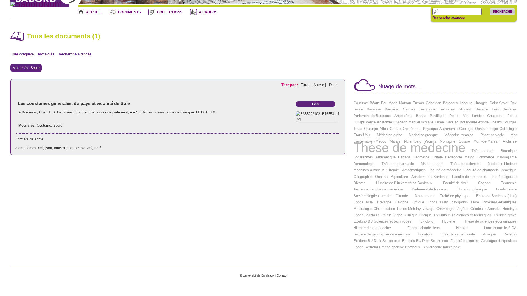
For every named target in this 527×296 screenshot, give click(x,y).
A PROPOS (208, 12)
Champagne (445, 209)
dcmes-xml (34, 148)
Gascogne (495, 116)
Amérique (509, 170)
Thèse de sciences (465, 164)
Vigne (397, 215)
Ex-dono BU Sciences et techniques (382, 221)
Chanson (400, 122)
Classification (384, 209)
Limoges (481, 103)
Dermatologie (364, 164)
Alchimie (510, 141)
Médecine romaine (458, 135)
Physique (430, 129)
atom (19, 148)
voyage (428, 209)
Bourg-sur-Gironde (474, 122)
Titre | (306, 85)
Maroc (469, 157)
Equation (425, 234)
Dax (513, 103)
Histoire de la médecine (372, 228)
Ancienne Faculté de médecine (378, 189)
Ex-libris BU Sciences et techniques (462, 215)
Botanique (509, 151)
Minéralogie (363, 209)
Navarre (481, 109)
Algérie (462, 209)
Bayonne (374, 109)
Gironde (392, 170)
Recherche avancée (448, 18)
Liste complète (22, 54)
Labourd (466, 103)
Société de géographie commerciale (382, 234)
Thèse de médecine (410, 148)
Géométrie (421, 157)
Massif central (432, 164)
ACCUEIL (94, 12)
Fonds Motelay (409, 209)
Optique (418, 202)
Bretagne (384, 202)
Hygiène (448, 221)
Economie (509, 183)
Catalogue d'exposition (499, 241)
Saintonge (427, 109)
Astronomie (448, 129)
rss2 (97, 148)
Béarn (374, 103)
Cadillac (452, 122)
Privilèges (437, 116)
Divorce (360, 183)
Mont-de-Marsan (486, 141)
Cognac (484, 183)
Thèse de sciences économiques (490, 221)
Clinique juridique (418, 215)
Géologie (466, 129)
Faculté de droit (455, 183)
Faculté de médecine (445, 170)
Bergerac (392, 109)
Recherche (502, 11)
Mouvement (424, 196)
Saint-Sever (499, 103)
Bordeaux (450, 103)
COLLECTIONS (170, 12)
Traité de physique (454, 196)
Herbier (461, 228)
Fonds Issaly (437, 202)
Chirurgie (371, 129)
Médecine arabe (389, 135)
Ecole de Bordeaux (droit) (496, 196)
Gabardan (433, 103)
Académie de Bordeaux (429, 177)
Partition (510, 234)
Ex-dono (426, 221)
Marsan (405, 103)
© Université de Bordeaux (257, 275)
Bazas (421, 116)
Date (333, 85)
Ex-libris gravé (505, 215)
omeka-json (63, 148)
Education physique (471, 189)
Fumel (440, 122)
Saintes (409, 109)
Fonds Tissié (506, 189)
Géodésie (478, 209)
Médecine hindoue (502, 164)
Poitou (454, 116)
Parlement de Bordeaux (372, 116)
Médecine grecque (423, 135)
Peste (512, 116)
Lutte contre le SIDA (500, 228)
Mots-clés (46, 54)
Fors (495, 109)
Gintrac (395, 129)
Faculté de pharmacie (481, 170)
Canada (404, 157)
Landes (478, 116)
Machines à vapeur (369, 170)
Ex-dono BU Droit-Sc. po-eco (377, 241)
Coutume (44, 125)
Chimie (437, 157)
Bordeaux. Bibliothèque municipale (432, 247)
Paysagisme (507, 157)
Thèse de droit (483, 151)
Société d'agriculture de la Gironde (381, 196)
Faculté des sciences (469, 177)
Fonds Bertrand (366, 247)
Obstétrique (412, 129)
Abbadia (493, 209)
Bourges (510, 122)
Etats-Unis (362, 135)
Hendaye (510, 209)
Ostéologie (508, 129)
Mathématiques (413, 170)
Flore (475, 202)
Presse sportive (391, 247)
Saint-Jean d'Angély (455, 109)
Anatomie (384, 122)
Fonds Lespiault (366, 215)
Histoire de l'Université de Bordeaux (404, 183)
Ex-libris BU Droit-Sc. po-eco (425, 241)
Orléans (496, 122)
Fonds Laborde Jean (423, 228)
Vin (465, 116)
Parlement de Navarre (429, 189)
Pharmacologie (492, 135)
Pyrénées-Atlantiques (500, 202)
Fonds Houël (364, 202)
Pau (384, 103)
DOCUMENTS (129, 12)
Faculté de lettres (464, 241)
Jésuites (510, 109)
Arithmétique (385, 157)
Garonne (401, 202)
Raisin (386, 215)
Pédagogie (453, 157)
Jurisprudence (365, 122)
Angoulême (403, 116)
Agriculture (399, 177)
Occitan (381, 177)
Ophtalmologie (486, 129)
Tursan (418, 103)
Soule (57, 125)
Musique (489, 234)
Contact (282, 275)
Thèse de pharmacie (398, 164)
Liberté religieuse (503, 177)
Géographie (363, 177)
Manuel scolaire (420, 122)
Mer (514, 135)
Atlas (384, 129)
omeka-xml (83, 148)
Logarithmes (363, 157)
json (48, 148)
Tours (358, 129)
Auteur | (320, 85)
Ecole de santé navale (457, 234)
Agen (393, 103)
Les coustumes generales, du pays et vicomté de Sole (74, 103)
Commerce (485, 157)
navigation (460, 202)
